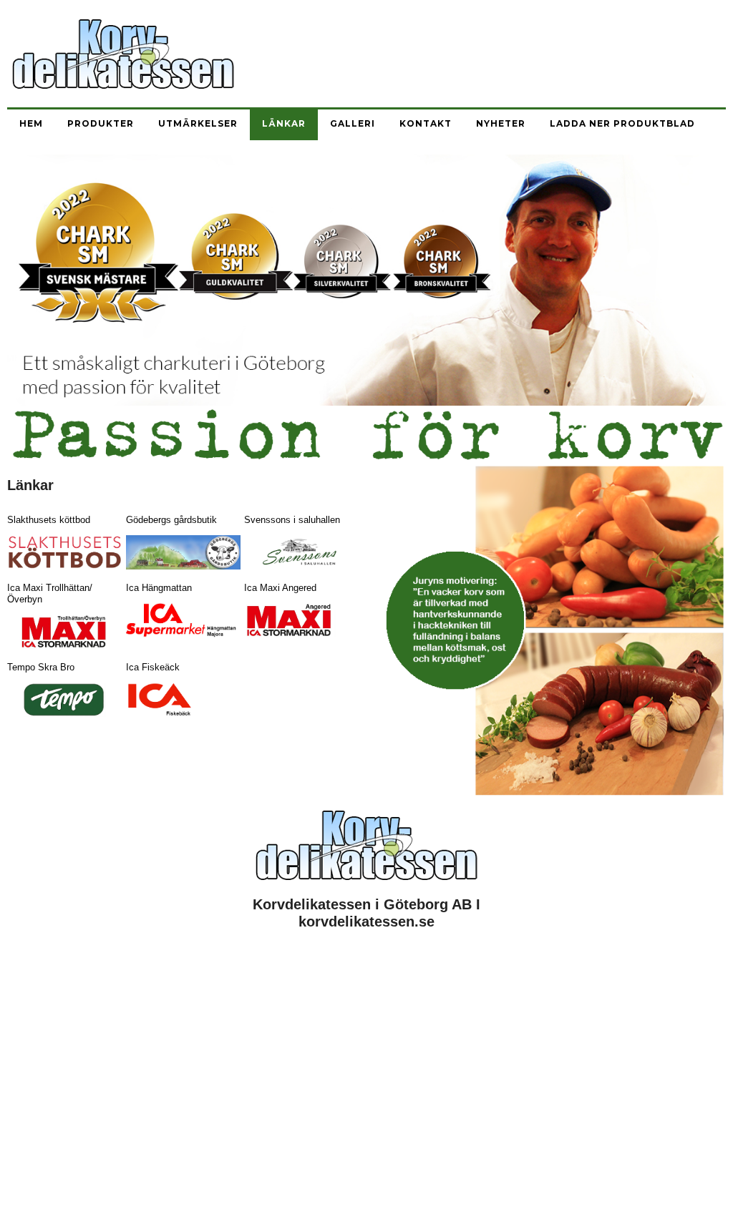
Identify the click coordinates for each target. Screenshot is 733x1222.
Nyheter (500, 123)
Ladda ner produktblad (622, 123)
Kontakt (425, 123)
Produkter (100, 123)
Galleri (352, 123)
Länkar (284, 123)
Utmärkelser (198, 123)
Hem (31, 123)
